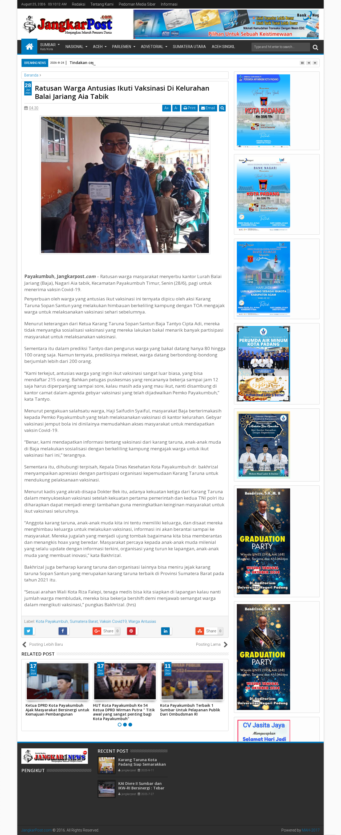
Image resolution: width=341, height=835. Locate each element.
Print (191, 108)
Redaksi (78, 4)
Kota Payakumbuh (52, 621)
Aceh (98, 47)
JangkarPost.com (36, 830)
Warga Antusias (142, 621)
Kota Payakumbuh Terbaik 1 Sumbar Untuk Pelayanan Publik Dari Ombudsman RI (190, 710)
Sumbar (48, 47)
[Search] (315, 47)
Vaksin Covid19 (113, 621)
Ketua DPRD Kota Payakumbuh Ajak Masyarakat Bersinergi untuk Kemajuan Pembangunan (57, 710)
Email (210, 108)
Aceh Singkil (223, 47)
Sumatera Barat (84, 621)
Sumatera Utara (189, 47)
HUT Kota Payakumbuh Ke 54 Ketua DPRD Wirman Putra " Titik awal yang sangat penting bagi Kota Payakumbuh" (124, 712)
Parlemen (121, 47)
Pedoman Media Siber (137, 4)
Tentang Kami (101, 4)
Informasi (169, 4)
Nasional (74, 47)
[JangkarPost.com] (29, 46)
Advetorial (152, 47)
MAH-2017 (311, 830)
